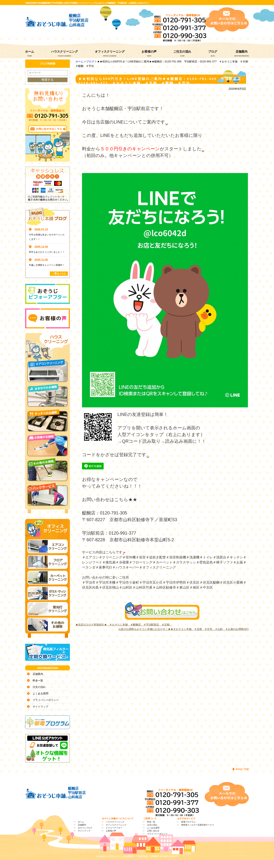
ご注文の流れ (182, 51)
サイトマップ (40, 706)
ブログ (212, 51)
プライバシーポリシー (46, 700)
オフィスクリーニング (110, 51)
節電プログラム (188, 822)
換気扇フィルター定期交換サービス (197, 825)
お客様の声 (149, 51)
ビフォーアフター (114, 828)
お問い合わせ (153, 831)
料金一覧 (38, 680)
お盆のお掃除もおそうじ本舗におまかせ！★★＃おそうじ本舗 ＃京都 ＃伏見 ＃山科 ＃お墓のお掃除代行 (183, 629)
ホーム (29, 51)
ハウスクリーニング (64, 51)
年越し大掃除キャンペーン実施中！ (47, 265)
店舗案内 (242, 51)
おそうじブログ (85, 828)
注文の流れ (39, 686)
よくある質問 (40, 693)
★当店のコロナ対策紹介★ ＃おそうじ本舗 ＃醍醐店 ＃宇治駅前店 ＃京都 (123, 624)
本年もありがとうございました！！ (47, 252)
